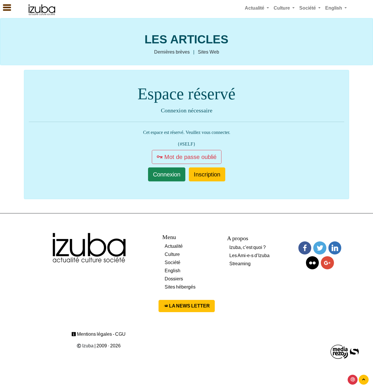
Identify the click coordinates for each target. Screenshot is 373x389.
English (172, 270)
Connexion (166, 174)
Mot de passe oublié (190, 157)
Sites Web (208, 51)
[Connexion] (353, 380)
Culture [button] (282, 8)
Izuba (87, 345)
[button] (4, 8)
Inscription (207, 174)
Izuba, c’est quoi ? (247, 247)
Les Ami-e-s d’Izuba (249, 255)
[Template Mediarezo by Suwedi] (339, 351)
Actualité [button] (255, 8)
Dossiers (174, 278)
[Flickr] (312, 262)
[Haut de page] (364, 380)
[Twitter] (319, 247)
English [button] (334, 8)
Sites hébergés (180, 286)
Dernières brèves (172, 51)
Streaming (240, 263)
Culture (172, 254)
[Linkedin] (334, 247)
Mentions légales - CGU (101, 334)
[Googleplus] (327, 262)
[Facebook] (304, 247)
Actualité (174, 246)
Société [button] (308, 8)
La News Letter (189, 305)
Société (172, 262)
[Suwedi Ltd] (354, 351)
